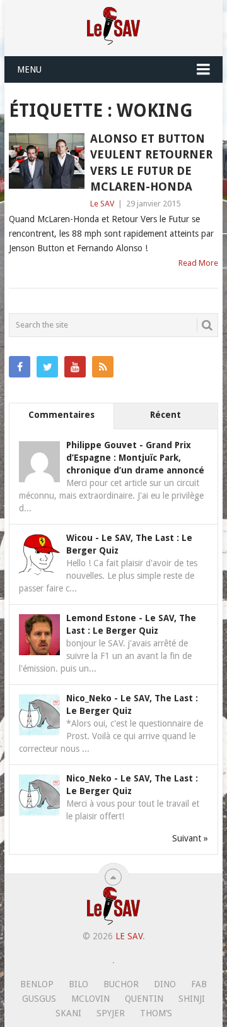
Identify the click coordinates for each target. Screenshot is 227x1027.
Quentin (144, 999)
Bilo (78, 984)
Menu (29, 69)
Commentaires (61, 415)
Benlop (37, 984)
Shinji (191, 999)
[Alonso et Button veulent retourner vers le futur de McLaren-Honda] (46, 161)
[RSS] (103, 366)
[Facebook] (19, 366)
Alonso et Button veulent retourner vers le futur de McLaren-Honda (151, 162)
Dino (165, 984)
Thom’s (156, 1013)
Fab (199, 984)
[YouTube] (75, 366)
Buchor (121, 984)
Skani (68, 1013)
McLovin (90, 999)
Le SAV (102, 203)
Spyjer (110, 1013)
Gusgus (39, 999)
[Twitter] (47, 366)
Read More (198, 263)
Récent (165, 415)
